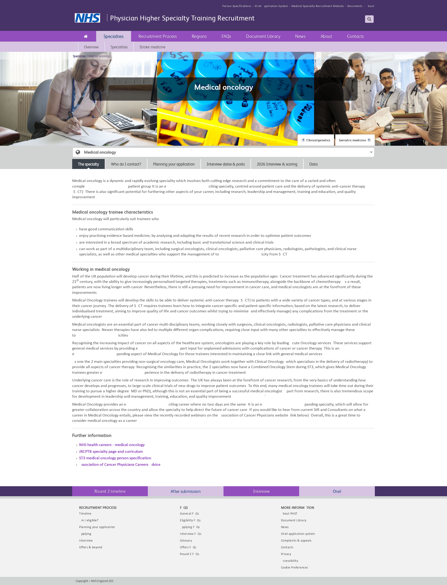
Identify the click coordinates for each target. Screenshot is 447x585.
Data (313, 163)
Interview (261, 491)
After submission (186, 491)
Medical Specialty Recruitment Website (317, 6)
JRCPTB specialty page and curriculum (111, 451)
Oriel (337, 491)
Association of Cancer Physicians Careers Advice (120, 465)
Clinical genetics (318, 140)
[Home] (86, 36)
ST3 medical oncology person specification (115, 458)
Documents (354, 6)
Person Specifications (236, 6)
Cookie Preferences (294, 567)
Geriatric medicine (352, 140)
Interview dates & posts (226, 163)
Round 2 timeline (110, 491)
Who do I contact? (126, 163)
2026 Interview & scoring (277, 163)
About (370, 6)
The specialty (88, 163)
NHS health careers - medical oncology (112, 445)
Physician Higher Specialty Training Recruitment (182, 17)
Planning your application (174, 163)
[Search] (369, 19)
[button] (113, 36)
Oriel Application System (271, 6)
